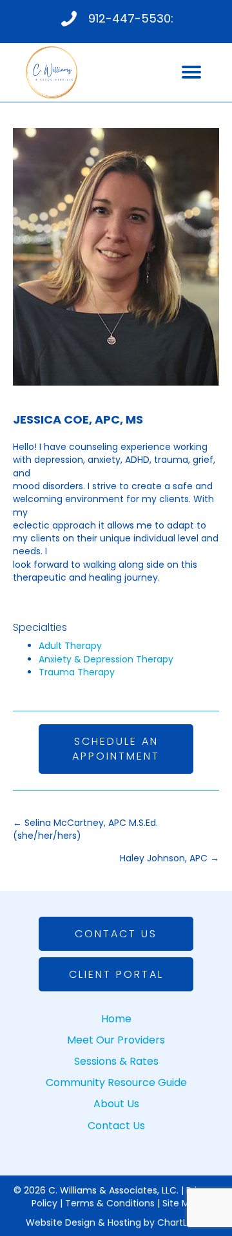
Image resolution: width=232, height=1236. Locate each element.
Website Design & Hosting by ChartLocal (116, 1222)
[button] (116, 748)
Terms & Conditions (110, 1203)
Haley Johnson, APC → (169, 858)
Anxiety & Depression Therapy (106, 659)
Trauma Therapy (77, 672)
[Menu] (191, 72)
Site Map (181, 1203)
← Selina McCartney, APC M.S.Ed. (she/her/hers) (85, 829)
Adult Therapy (70, 645)
